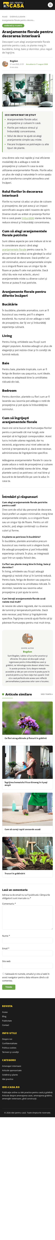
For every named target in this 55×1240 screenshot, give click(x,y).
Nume (6, 935)
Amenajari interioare (11, 1066)
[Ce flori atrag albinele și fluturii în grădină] (27, 718)
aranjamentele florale (14, 249)
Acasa (4, 1012)
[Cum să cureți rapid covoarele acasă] (27, 809)
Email (5, 948)
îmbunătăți (28, 218)
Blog (4, 1016)
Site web (6, 961)
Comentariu (9, 903)
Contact (5, 1025)
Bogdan (14, 61)
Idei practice (7, 1079)
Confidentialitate (9, 1043)
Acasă (4, 16)
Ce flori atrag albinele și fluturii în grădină (26, 738)
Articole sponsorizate (11, 1070)
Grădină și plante (17, 16)
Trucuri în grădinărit (15, 873)
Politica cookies (9, 1047)
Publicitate (7, 1020)
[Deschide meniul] (50, 4)
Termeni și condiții (10, 1052)
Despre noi (7, 1039)
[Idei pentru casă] (24, 4)
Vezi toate (46, 694)
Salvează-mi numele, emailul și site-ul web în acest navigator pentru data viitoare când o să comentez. (26, 977)
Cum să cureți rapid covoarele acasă (23, 829)
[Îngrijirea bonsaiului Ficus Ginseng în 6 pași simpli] (27, 762)
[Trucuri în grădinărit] (27, 853)
